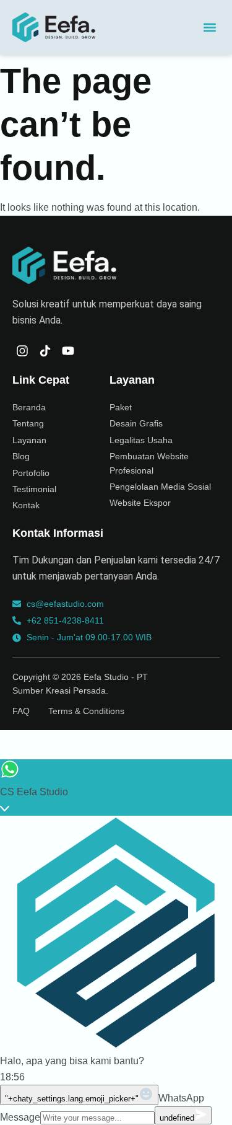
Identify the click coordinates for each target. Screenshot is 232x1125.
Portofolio (30, 473)
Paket (121, 407)
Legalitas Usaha (141, 440)
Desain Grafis (136, 423)
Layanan (29, 440)
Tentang (28, 423)
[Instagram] (22, 351)
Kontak (26, 505)
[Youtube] (68, 351)
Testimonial (34, 489)
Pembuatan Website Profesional (149, 463)
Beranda (29, 407)
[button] (209, 27)
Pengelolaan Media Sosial (160, 487)
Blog (21, 456)
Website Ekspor (140, 503)
